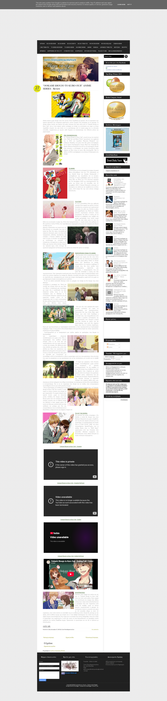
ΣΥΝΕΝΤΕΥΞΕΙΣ (68, 51)
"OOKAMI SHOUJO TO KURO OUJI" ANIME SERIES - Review (67, 87)
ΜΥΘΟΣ (116, 248)
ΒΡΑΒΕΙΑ (43, 51)
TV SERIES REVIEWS (56, 47)
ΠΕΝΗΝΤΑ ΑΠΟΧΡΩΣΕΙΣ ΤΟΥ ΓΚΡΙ (119, 198)
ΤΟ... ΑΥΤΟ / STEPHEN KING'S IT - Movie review (120, 276)
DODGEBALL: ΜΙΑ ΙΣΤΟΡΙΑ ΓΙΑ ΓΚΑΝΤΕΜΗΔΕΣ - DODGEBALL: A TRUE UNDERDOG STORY (120, 182)
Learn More (121, 4)
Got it (129, 4)
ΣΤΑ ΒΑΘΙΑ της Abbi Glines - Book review (119, 211)
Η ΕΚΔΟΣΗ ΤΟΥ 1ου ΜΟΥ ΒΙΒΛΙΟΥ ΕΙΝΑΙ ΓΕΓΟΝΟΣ (120, 291)
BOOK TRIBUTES (83, 43)
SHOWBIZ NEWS (81, 47)
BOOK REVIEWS (51, 43)
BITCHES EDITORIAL (90, 51)
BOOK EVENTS (71, 43)
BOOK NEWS (61, 43)
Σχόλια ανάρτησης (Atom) (57, 650)
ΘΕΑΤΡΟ (124, 47)
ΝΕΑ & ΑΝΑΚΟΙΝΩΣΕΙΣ (115, 51)
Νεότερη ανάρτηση (48, 637)
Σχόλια (110, 347)
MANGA (95, 47)
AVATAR (116, 304)
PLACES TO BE (102, 51)
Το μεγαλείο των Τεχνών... (81, 684)
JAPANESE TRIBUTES (106, 47)
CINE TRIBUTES (44, 47)
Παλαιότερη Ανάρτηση (92, 637)
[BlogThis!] (46, 626)
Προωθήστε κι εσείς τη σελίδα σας (114, 69)
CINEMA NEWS (117, 43)
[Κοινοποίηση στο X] (47, 626)
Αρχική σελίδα (70, 637)
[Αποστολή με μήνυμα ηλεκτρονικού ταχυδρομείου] (44, 626)
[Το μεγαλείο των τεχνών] (106, 68)
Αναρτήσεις (111, 344)
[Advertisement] (83, 25)
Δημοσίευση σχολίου (49, 646)
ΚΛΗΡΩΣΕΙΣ (79, 51)
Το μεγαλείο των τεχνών (111, 66)
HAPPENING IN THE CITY (54, 51)
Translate (117, 359)
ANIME (89, 47)
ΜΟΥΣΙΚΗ (117, 47)
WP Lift (73, 686)
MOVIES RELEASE (106, 43)
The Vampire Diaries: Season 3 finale (120, 224)
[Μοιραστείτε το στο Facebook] (49, 626)
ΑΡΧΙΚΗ (42, 43)
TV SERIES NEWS (69, 47)
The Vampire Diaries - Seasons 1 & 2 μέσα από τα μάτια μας (120, 262)
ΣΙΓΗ (115, 237)
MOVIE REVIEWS (94, 43)
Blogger (96, 684)
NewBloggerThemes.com (92, 686)
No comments (95, 629)
